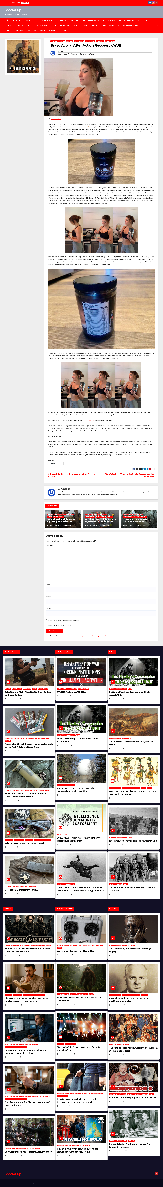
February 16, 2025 (117, 1150)
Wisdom (126, 1044)
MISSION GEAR (108, 20)
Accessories (54, 41)
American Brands (130, 25)
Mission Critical (79, 41)
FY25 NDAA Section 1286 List (71, 692)
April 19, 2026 (64, 795)
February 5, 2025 (117, 894)
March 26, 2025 (116, 1005)
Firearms (50, 514)
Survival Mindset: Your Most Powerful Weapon (28, 1152)
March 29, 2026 (64, 954)
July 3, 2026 (11, 893)
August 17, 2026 (12, 698)
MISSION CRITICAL (90, 20)
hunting (79, 945)
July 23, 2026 (12, 750)
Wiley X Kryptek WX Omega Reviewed (24, 843)
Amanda (62, 51)
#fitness (81, 54)
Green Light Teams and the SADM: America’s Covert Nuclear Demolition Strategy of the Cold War (81, 890)
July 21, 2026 (11, 800)
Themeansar (40, 1183)
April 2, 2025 (115, 844)
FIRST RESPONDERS (90, 25)
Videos (151, 1094)
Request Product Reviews (150, 1183)
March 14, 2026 (64, 894)
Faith (42, 30)
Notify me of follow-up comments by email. (63, 620)
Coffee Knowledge (61, 25)
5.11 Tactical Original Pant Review (21, 890)
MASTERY (142, 20)
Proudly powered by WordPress (14, 1183)
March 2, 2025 (116, 1101)
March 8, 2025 (116, 1054)
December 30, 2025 (65, 1004)
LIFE (20, 25)
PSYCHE (10, 25)
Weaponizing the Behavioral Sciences (39, 945)
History (74, 20)
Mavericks (119, 884)
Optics (50, 516)
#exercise (74, 54)
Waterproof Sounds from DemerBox (75, 951)
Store (64, 30)
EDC (28, 25)
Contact (139, 1183)
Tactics (48, 840)
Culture (62, 41)
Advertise (53, 30)
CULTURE (27, 20)
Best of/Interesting (45, 20)
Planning (28, 1044)
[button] (157, 25)
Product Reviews (126, 20)
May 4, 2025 (115, 955)
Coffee (124, 1094)
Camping (60, 945)
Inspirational (9, 945)
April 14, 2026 (64, 844)
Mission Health (90, 516)
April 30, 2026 (64, 745)
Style (76, 25)
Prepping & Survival (129, 516)
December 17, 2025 (13, 1109)
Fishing (66, 945)
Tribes (78, 735)
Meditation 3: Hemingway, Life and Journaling (132, 1097)
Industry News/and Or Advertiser (21, 30)
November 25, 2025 (66, 1054)
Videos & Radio (41, 25)
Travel (59, 947)
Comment (50, 545)
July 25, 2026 (64, 695)
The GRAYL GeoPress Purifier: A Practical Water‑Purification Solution (138, 521)
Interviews (62, 20)
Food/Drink (69, 41)
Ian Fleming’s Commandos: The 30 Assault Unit (133, 841)
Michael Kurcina (25, 847)
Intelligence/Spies (111, 25)
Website (48, 608)
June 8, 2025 (63, 1106)
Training (110, 516)
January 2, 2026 (13, 1057)
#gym (92, 54)
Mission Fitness (90, 41)
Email (48, 596)
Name (48, 585)
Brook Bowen (78, 954)
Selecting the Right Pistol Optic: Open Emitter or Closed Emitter (61, 521)
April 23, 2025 (116, 798)
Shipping (92, 420)
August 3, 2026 (12, 955)
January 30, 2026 (13, 1005)
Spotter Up (13, 10)
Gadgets (72, 945)
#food (87, 54)
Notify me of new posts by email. (60, 625)
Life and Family (23, 945)
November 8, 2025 (13, 1155)
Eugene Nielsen (65, 525)
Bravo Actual (56, 119)
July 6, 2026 (11, 847)
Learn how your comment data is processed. (90, 636)
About (16, 20)
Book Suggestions (115, 1094)
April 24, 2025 (116, 748)
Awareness (8, 995)
